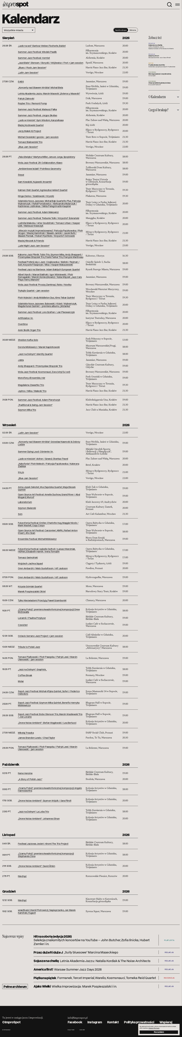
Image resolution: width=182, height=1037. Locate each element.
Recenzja (169, 978)
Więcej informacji (154, 1028)
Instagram (94, 1022)
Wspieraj (165, 1022)
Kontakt (113, 1022)
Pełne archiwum (15, 986)
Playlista (169, 940)
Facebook (75, 1022)
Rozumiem (159, 1032)
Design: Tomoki (71, 1029)
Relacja (169, 952)
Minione (133, 30)
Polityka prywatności (139, 1022)
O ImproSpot (11, 1022)
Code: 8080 (82, 1029)
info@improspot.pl (78, 1018)
